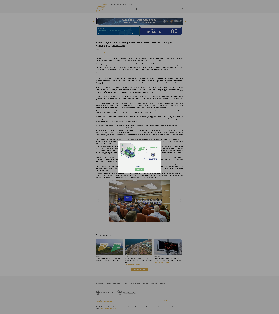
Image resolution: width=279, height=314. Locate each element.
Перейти (139, 169)
